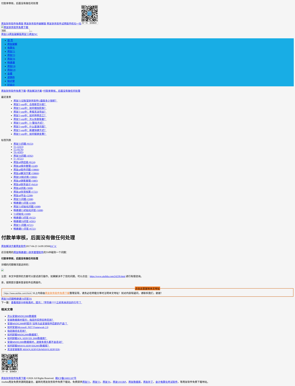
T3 (18, 149)
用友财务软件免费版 (12, 23)
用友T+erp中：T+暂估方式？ (29, 123)
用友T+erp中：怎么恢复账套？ (30, 119)
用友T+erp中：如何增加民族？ (30, 108)
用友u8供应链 (24, 162)
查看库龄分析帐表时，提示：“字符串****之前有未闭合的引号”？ (46, 302)
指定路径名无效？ (17, 331)
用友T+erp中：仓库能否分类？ (30, 104)
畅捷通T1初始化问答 (28, 210)
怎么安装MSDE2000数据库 (21, 316)
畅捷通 (11, 62)
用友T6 (11, 59)
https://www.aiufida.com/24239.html (107, 276)
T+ (19, 158)
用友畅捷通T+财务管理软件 (28, 252)
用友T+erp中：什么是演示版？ (30, 126)
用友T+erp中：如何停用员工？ (30, 115)
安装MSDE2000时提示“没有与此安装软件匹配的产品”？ (37, 323)
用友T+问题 (23, 225)
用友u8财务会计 (26, 184)
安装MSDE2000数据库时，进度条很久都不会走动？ (35, 342)
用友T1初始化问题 (27, 206)
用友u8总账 (23, 188)
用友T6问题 (23, 156)
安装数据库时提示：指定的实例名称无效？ (30, 320)
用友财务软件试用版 (58, 23)
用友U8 (5, 34)
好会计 (11, 84)
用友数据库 (134, 382)
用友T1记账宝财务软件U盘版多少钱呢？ (35, 100)
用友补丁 (148, 382)
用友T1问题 (23, 199)
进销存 (11, 77)
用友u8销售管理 (26, 180)
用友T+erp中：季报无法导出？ (30, 112)
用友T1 (11, 51)
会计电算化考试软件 (166, 382)
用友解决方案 (34, 91)
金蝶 (9, 73)
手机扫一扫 (75, 23)
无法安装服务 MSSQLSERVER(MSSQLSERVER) (33, 349)
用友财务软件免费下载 (13, 91)
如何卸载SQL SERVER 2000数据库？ (27, 338)
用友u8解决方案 (26, 173)
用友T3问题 (23, 144)
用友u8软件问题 (26, 169)
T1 (18, 146)
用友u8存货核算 (26, 192)
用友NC (33, 34)
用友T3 (25, 34)
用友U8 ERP (119, 382)
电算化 (11, 47)
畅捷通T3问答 (25, 217)
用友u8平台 (23, 195)
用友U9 (11, 70)
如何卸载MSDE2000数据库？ (23, 334)
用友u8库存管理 (26, 166)
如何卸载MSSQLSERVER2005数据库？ (28, 345)
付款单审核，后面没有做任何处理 (61, 91)
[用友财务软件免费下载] (14, 27)
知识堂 (11, 81)
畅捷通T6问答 (25, 221)
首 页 (10, 40)
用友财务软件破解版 (35, 23)
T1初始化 (22, 214)
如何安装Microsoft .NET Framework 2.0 (27, 327)
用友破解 (12, 44)
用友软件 (21, 246)
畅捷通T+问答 (25, 228)
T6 (18, 152)
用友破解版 (15, 34)
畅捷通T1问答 (25, 203)
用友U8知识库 (25, 177)
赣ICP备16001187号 (65, 378)
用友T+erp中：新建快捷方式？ (30, 130)
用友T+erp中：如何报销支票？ (30, 134)
